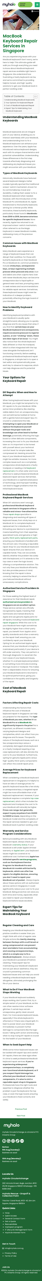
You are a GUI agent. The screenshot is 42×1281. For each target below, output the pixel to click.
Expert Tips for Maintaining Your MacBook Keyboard (19, 109)
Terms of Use (10, 1256)
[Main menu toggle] (37, 4)
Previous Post (21, 1109)
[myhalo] (9, 5)
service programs (28, 859)
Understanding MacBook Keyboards (20, 100)
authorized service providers (16, 602)
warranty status (20, 844)
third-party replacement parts (23, 538)
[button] (25, 4)
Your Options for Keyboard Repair (19, 102)
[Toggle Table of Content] (34, 96)
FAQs (7, 1213)
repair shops (14, 514)
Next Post (21, 1115)
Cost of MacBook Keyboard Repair (20, 105)
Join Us (6, 1267)
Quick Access (11, 1215)
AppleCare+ (19, 850)
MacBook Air (26, 722)
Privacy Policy (11, 1253)
